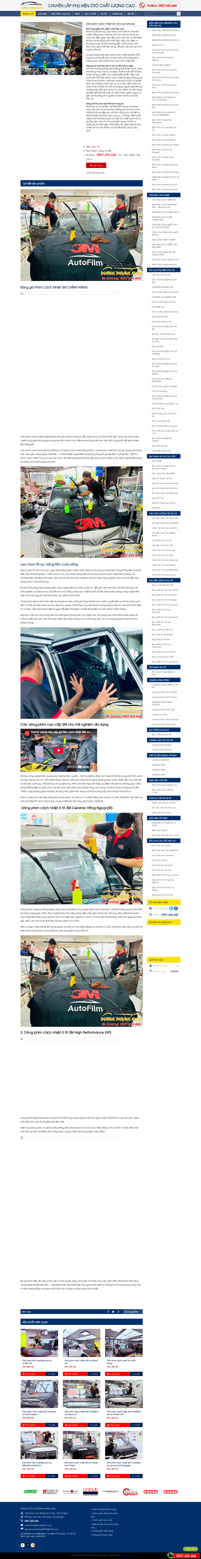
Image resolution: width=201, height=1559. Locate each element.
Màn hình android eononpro (165, 92)
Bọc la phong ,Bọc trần (163, 656)
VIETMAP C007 (158, 774)
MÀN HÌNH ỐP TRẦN (158, 818)
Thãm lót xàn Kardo (161, 812)
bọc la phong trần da (162, 629)
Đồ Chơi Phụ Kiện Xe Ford (164, 301)
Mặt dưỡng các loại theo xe (164, 414)
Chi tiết (52, 1374)
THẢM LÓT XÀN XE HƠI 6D (163, 802)
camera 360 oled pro (162, 749)
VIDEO (77, 13)
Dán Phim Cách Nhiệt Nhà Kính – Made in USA (164, 205)
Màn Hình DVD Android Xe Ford (164, 86)
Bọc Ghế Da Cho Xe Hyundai (161, 610)
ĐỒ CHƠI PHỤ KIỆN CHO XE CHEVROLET (164, 397)
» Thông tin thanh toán (102, 1534)
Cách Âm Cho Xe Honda (164, 574)
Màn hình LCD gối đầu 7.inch (163, 791)
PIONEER (156, 507)
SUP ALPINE (157, 461)
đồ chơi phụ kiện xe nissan (164, 386)
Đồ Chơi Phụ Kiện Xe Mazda (165, 292)
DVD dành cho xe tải (162, 894)
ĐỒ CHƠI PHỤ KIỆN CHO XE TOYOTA (164, 365)
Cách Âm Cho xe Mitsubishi (165, 569)
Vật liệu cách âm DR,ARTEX (165, 523)
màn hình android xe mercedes (162, 121)
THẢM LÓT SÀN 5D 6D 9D (160, 798)
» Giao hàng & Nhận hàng (103, 1509)
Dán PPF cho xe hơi (161, 274)
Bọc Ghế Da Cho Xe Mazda (165, 617)
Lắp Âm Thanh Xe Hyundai (164, 488)
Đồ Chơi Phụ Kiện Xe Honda (165, 311)
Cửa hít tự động (159, 391)
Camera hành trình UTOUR (164, 692)
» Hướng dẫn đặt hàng (102, 1530)
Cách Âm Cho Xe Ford (162, 555)
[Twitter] (113, 1312)
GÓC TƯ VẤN (90, 13)
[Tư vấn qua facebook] (176, 908)
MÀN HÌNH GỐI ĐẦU (158, 780)
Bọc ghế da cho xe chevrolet (161, 645)
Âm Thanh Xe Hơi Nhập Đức (165, 493)
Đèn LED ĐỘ (157, 346)
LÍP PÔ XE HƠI (158, 408)
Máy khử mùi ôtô (160, 316)
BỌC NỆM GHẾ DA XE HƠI (161, 580)
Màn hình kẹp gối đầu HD (164, 785)
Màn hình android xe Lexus (165, 189)
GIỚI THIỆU (42, 13)
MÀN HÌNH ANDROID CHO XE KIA (165, 106)
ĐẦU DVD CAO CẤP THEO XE (162, 840)
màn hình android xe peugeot (162, 150)
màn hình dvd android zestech (163, 58)
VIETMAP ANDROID (160, 760)
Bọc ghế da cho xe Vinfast (165, 590)
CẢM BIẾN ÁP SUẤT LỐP (162, 287)
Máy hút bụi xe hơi (161, 358)
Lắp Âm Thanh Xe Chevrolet (165, 483)
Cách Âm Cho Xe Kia (162, 540)
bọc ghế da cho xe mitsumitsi (161, 623)
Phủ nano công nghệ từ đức (163, 673)
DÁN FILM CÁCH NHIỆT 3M (164, 199)
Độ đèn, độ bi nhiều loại (163, 334)
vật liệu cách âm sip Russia (165, 518)
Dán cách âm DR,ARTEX (163, 473)
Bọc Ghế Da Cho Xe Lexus (164, 594)
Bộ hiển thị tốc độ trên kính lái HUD (165, 340)
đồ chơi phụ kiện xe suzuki (164, 425)
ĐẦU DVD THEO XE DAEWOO (165, 850)
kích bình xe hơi (159, 445)
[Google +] (118, 1312)
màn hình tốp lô (160, 830)
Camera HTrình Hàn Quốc (164, 724)
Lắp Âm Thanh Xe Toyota (163, 503)
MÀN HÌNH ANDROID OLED (164, 35)
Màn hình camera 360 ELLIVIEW (162, 158)
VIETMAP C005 (158, 764)
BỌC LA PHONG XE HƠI (162, 585)
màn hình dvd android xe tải (164, 128)
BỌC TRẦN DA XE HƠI (159, 729)
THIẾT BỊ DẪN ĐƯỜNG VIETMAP (163, 755)
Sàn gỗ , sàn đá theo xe (163, 807)
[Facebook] (108, 1312)
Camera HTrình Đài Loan (163, 709)
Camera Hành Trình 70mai (164, 697)
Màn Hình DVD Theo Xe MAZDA (163, 881)
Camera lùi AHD (159, 714)
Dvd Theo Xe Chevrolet (163, 855)
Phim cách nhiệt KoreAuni (164, 264)
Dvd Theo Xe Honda (161, 870)
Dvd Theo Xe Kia (159, 860)
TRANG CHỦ (28, 13)
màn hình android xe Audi (164, 184)
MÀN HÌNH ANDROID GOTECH (165, 30)
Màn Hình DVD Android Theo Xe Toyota (165, 78)
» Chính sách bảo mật (101, 1520)
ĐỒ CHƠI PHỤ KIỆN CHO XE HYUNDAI (164, 352)
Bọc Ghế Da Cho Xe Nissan (164, 599)
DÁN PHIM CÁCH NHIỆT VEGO (165, 212)
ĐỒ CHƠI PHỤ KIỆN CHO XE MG (164, 280)
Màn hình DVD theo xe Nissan (163, 888)
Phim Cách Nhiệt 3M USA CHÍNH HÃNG (163, 253)
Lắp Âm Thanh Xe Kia (162, 478)
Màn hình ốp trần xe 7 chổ (165, 835)
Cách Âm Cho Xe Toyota (163, 550)
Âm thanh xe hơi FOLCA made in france (163, 467)
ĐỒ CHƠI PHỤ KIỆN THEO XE (162, 270)
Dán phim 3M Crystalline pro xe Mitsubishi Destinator (37, 1464)
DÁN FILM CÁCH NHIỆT (159, 195)
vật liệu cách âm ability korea (163, 534)
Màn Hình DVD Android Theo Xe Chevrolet (165, 51)
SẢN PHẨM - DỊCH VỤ (60, 13)
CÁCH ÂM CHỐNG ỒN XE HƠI (163, 513)
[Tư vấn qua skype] (171, 908)
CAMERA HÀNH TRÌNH (159, 680)
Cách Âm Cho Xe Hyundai (164, 527)
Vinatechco (126, 1555)
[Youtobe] (33, 1545)
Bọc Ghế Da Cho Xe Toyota (165, 661)
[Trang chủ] (32, 5)
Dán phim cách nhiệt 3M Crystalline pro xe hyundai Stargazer (124, 1464)
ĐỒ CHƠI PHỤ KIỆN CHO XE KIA (164, 327)
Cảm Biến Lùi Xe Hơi (161, 450)
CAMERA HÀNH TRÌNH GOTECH (162, 703)
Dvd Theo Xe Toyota (161, 845)
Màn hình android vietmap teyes (165, 165)
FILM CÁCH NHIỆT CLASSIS (163, 239)
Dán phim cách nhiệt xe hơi (165, 259)
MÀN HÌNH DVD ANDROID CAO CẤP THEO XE (163, 24)
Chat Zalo (191, 1549)
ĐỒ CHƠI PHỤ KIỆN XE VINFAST (162, 439)
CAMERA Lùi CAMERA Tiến (164, 297)
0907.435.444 (186, 1555)
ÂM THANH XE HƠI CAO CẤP (162, 456)
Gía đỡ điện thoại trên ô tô (165, 403)
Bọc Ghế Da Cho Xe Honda (165, 604)
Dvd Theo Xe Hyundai (162, 865)
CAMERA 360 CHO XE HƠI (161, 740)
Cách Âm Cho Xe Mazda (164, 565)
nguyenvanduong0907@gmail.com (41, 1529)
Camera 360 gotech (161, 744)
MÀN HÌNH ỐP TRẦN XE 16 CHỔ (164, 824)
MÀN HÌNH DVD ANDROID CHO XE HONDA (163, 98)
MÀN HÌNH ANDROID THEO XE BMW (165, 178)
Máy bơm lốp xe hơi (161, 321)
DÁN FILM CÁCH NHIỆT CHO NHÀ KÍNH (164, 245)
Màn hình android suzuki (163, 134)
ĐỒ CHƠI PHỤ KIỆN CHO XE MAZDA (164, 372)
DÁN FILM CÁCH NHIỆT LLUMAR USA (162, 218)
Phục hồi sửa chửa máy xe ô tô (165, 432)
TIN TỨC (104, 13)
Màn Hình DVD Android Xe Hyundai (164, 71)
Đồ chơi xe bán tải (161, 421)
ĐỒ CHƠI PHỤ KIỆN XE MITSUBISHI (162, 380)
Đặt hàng (97, 165)
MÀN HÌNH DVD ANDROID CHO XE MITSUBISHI (163, 113)
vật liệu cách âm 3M (162, 545)
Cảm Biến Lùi (158, 306)
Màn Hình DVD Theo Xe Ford (165, 875)
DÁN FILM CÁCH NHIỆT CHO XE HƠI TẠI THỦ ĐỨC (164, 225)
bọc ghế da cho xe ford (163, 651)
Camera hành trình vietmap (165, 719)
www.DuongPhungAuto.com (38, 1525)
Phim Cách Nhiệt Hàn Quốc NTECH (165, 233)
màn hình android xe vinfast (165, 144)
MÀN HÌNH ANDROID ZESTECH (165, 40)
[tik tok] (28, 1545)
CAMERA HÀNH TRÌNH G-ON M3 (165, 685)
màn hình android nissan (163, 139)
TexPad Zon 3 (158, 45)
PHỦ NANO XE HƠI (157, 667)
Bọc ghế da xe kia (161, 639)
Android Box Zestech (161, 65)
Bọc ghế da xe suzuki (162, 634)
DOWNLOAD (117, 13)
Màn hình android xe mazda (165, 172)
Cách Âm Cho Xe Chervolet (165, 560)
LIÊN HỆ (130, 13)
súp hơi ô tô (158, 498)
